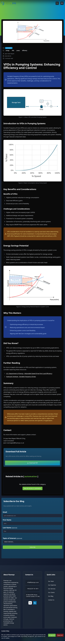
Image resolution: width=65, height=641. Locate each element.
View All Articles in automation (32, 488)
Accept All (52, 635)
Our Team (51, 581)
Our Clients (51, 592)
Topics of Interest (12, 538)
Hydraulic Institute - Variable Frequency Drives (21, 377)
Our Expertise (52, 585)
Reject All (60, 635)
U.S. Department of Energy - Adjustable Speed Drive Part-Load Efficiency (29, 373)
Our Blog (50, 596)
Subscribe (32, 547)
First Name (7, 520)
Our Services (51, 589)
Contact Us (51, 600)
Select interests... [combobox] (9, 542)
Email (5, 512)
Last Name (10, 528)
